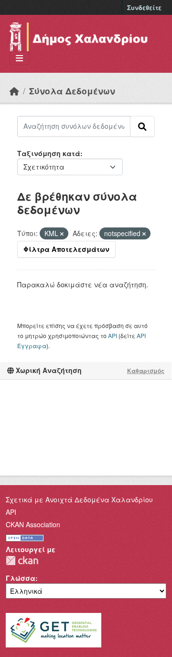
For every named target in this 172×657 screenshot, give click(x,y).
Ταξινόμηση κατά (48, 153)
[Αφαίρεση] (62, 234)
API (112, 335)
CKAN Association (33, 524)
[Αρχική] (14, 91)
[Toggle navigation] (19, 58)
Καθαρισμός (145, 370)
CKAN (22, 560)
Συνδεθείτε (144, 7)
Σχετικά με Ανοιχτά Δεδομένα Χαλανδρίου (79, 499)
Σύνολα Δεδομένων (72, 91)
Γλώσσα (20, 578)
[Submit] (142, 126)
